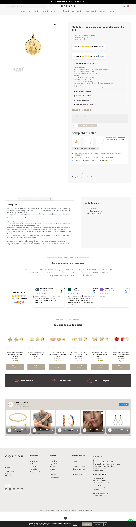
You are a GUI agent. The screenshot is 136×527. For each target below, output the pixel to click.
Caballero (75, 11)
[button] (55, 24)
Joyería (43, 11)
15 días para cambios (83, 92)
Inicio (23, 11)
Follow (125, 404)
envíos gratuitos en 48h (85, 63)
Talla (77, 116)
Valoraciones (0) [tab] (45, 199)
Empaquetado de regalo (85, 104)
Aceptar (87, 524)
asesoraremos (43, 231)
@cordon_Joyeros (59, 243)
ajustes (75, 525)
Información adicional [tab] (28, 199)
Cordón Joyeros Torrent (22, 245)
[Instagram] (9, 485)
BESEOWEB (88, 510)
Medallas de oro (96, 177)
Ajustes (97, 524)
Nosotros (102, 11)
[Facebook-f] (6, 485)
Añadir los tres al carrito (86, 149)
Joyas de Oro (86, 177)
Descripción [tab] (11, 199)
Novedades (32, 11)
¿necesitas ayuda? (83, 100)
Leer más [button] (70, 305)
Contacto (111, 11)
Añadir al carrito (87, 126)
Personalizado (89, 11)
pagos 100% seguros (83, 96)
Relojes (64, 11)
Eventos (54, 11)
